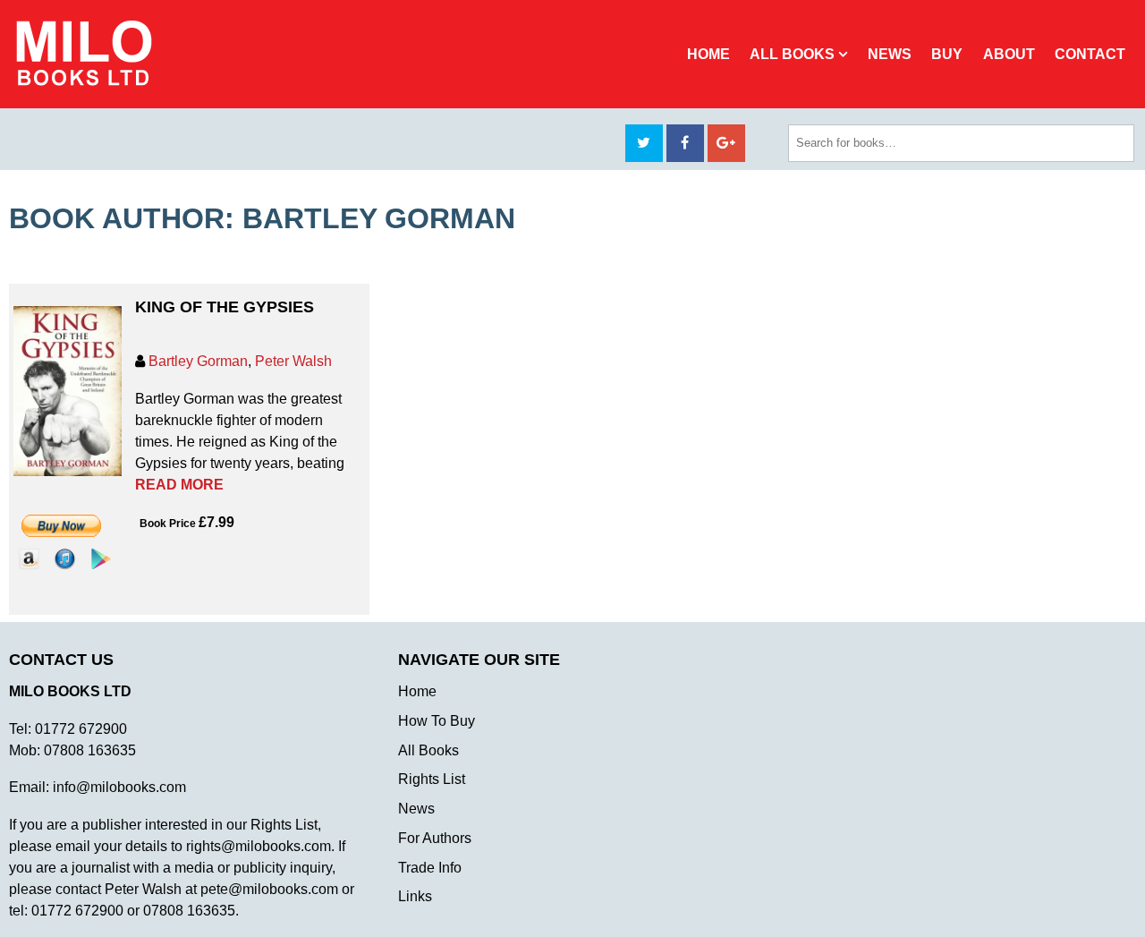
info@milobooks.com (119, 787)
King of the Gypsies (224, 307)
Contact (1090, 54)
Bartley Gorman (198, 361)
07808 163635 (90, 750)
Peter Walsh (293, 361)
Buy (947, 54)
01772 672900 (81, 729)
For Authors (434, 838)
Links (415, 896)
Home (708, 54)
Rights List (431, 779)
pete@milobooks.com (269, 889)
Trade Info (430, 867)
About (1009, 54)
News (890, 54)
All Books (792, 54)
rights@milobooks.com (258, 846)
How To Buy (436, 720)
